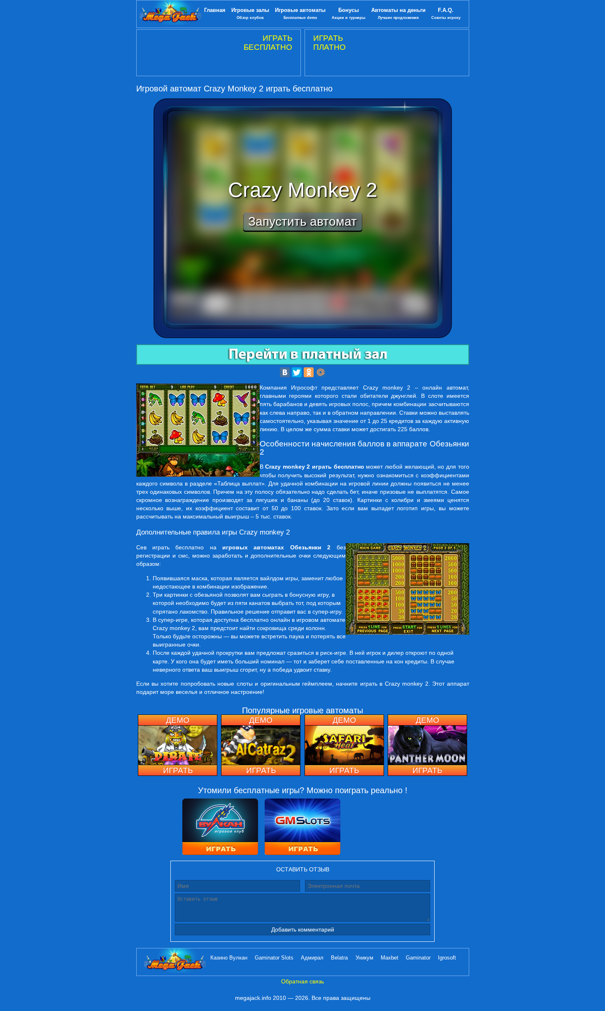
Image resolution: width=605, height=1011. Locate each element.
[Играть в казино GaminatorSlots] (302, 828)
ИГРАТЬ (178, 770)
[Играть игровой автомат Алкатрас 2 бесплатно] (260, 745)
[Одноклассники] (309, 372)
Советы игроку (446, 13)
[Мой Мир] (321, 372)
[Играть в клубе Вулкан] (220, 828)
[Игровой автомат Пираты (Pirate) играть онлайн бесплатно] (177, 745)
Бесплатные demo (300, 13)
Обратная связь (302, 981)
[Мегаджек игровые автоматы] (170, 13)
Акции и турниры (348, 13)
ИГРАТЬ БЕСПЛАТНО (268, 42)
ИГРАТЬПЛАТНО (329, 42)
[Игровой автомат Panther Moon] (427, 745)
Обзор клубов (250, 13)
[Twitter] (297, 372)
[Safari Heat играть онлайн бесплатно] (344, 745)
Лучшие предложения (398, 13)
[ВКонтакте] (285, 372)
